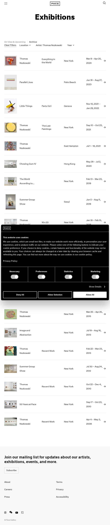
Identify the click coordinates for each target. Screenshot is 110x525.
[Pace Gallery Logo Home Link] (55, 4)
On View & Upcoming (15, 42)
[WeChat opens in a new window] (11, 513)
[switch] (41, 277)
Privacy (60, 489)
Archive (33, 42)
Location (24, 45)
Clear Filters (10, 45)
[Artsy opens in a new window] (22, 513)
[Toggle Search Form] (104, 3)
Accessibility (62, 497)
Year (69, 45)
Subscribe (11, 470)
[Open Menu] (5, 3)
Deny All (20, 295)
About (7, 482)
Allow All (90, 295)
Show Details (95, 286)
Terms (59, 482)
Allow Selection (55, 295)
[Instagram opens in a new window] (5, 513)
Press (7, 497)
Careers (8, 489)
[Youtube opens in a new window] (16, 513)
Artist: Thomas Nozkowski (49, 45)
